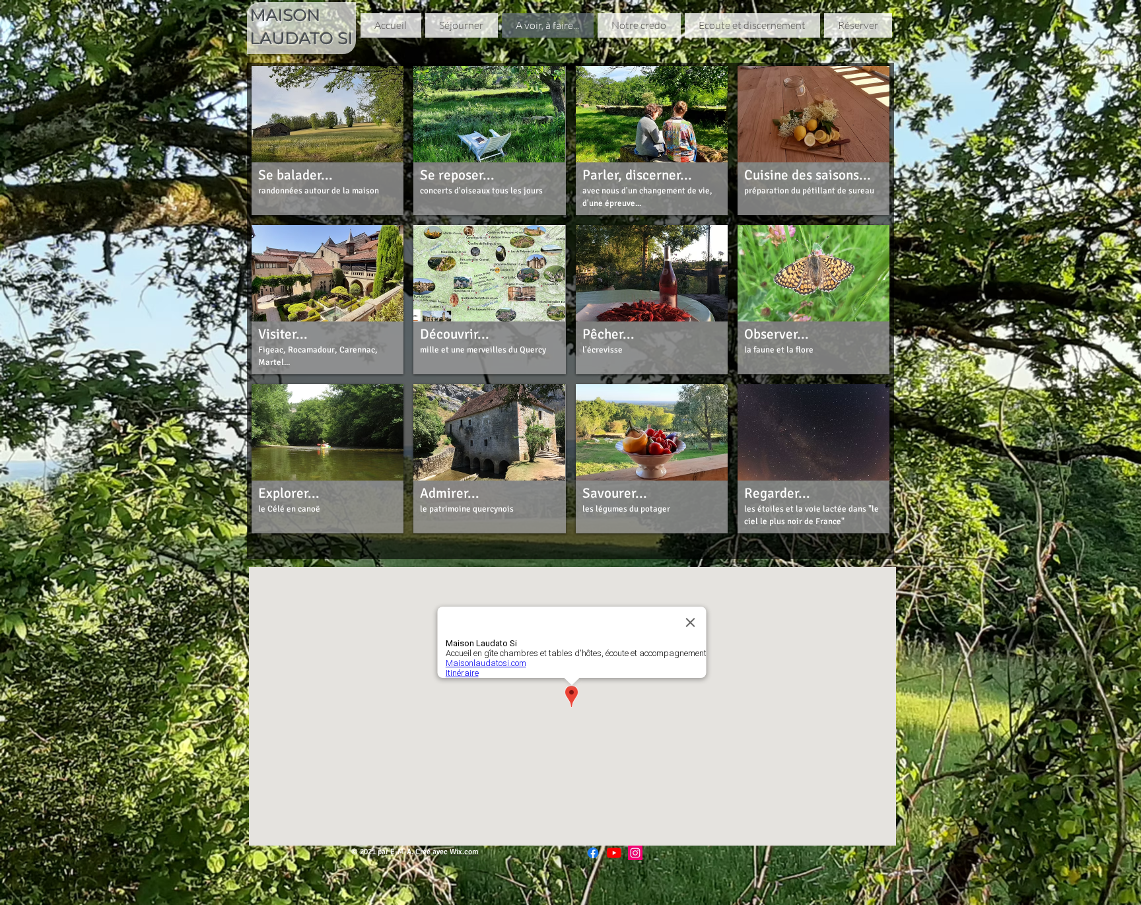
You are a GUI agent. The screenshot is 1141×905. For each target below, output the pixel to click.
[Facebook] (593, 853)
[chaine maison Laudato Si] (614, 853)
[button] (327, 140)
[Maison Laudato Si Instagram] (635, 853)
